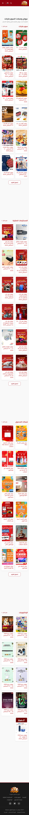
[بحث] (11, 3)
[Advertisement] (14, 12)
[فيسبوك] (18, 803)
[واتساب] (10, 803)
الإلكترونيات (9, 800)
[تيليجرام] (14, 803)
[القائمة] (2, 3)
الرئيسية (24, 797)
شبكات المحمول (18, 800)
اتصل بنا (5, 812)
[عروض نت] (14, 789)
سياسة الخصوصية (21, 812)
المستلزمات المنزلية (7, 797)
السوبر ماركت (17, 797)
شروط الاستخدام (12, 812)
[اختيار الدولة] (7, 3)
